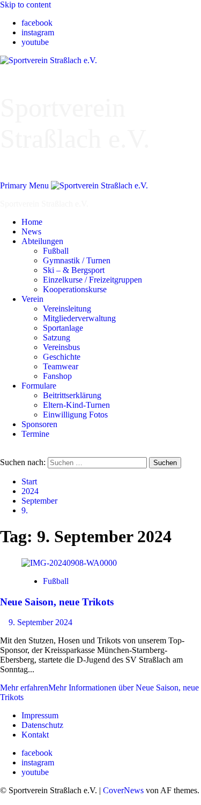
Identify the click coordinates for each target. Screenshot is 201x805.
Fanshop (57, 376)
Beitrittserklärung (72, 395)
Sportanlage (63, 327)
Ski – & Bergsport (74, 270)
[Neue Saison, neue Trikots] (69, 562)
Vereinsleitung (67, 308)
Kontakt (35, 734)
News (31, 231)
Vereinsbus (61, 347)
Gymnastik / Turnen (76, 260)
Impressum (39, 715)
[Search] (3, 452)
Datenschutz (42, 725)
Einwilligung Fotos (75, 414)
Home (31, 221)
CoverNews (123, 790)
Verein (32, 298)
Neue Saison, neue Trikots (57, 601)
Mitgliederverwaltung (79, 318)
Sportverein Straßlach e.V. (44, 203)
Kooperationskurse (75, 289)
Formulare (38, 385)
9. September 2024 (40, 622)
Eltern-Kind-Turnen (76, 404)
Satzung (56, 337)
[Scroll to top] (3, 799)
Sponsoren (39, 424)
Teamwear (60, 366)
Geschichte (61, 356)
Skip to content (25, 4)
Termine (35, 433)
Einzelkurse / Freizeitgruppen (92, 279)
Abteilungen (42, 241)
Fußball (56, 250)
